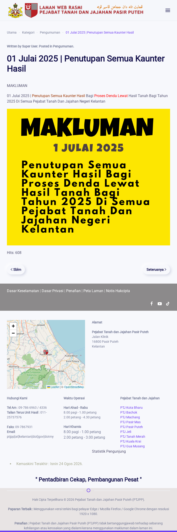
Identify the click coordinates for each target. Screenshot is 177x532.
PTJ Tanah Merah (132, 436)
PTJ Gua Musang (132, 446)
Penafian (73, 291)
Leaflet (54, 387)
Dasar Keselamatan (23, 291)
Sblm (17, 269)
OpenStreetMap (74, 387)
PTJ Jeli (125, 432)
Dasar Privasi (52, 291)
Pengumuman (63, 46)
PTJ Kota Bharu (131, 407)
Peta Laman (93, 291)
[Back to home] (76, 10)
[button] (167, 10)
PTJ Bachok (128, 412)
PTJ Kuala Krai (130, 441)
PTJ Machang (130, 417)
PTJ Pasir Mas (130, 422)
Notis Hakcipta (118, 291)
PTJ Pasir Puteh (131, 427)
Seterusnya (155, 269)
